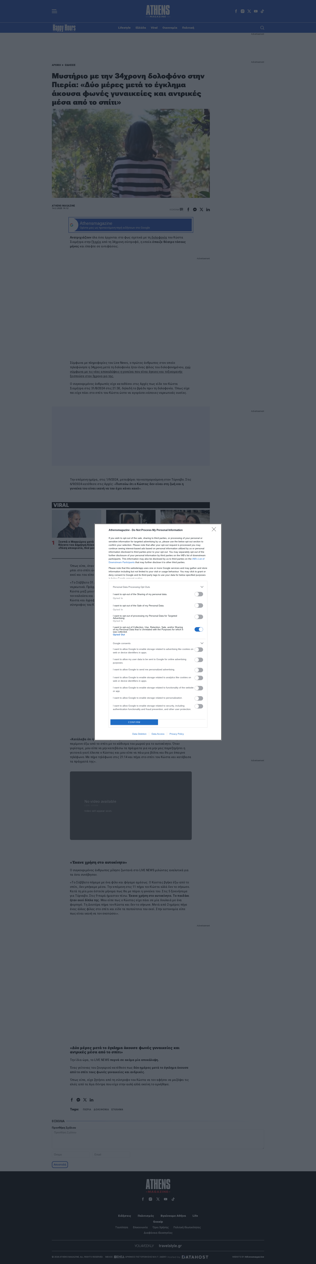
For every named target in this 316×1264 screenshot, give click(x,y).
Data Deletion (139, 734)
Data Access (158, 734)
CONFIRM (134, 722)
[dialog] (158, 632)
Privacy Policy (177, 734)
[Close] (215, 530)
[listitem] (158, 587)
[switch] (199, 594)
